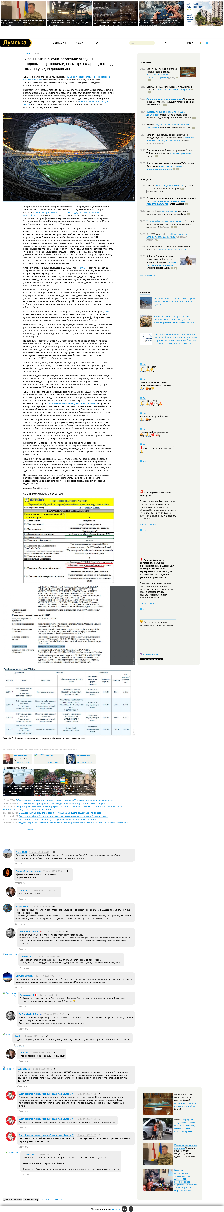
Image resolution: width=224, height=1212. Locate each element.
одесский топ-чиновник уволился (162, 263)
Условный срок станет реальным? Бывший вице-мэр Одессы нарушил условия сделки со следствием (23, 22)
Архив (79, 43)
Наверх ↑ (30, 828)
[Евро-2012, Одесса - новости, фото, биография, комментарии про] (39, 755)
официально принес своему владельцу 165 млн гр (72, 403)
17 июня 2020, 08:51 (53, 871)
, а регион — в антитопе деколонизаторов (170, 187)
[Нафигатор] (7, 912)
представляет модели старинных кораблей (157, 76)
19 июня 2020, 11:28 (86, 1093)
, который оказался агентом (175, 127)
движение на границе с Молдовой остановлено (165, 167)
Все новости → (147, 275)
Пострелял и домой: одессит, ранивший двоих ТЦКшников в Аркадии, (169, 152)
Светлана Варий (24, 975)
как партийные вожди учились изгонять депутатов (166, 202)
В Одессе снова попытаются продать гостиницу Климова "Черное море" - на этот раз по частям (65, 800)
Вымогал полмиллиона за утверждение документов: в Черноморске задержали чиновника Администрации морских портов (185, 1180)
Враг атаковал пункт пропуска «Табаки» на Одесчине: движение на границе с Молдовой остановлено (69, 22)
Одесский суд (153, 211)
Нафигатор (22, 906)
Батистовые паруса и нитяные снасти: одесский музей (161, 70)
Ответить (20, 863)
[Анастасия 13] (9, 996)
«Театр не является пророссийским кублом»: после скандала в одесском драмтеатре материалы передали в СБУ (174, 319)
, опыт (176, 203)
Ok (124, 1208)
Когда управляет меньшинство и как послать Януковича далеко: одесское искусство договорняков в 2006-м (18, 790)
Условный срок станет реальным (164, 99)
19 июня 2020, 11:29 (86, 1118)
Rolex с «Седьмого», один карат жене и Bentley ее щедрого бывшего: (160, 259)
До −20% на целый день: (158, 234)
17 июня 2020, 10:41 (50, 995)
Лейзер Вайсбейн (28, 931)
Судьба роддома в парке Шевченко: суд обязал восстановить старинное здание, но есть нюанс (80, 790)
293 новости (18, 762)
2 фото (57, 762)
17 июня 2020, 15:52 (54, 1014)
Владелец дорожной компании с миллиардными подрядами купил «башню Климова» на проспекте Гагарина (73, 822)
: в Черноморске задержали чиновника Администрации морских (168, 116)
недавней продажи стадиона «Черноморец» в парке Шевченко (67, 78)
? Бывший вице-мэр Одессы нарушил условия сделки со (170, 102)
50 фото (91, 762)
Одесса (150, 185)
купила (83, 267)
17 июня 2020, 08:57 (40, 906)
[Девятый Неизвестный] (7, 876)
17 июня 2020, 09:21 (46, 975)
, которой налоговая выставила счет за (167, 212)
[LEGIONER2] (9, 1069)
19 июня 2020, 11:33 (86, 1135)
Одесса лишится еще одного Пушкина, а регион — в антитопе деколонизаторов (114, 23)
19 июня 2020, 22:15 (46, 1154)
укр (166, 42)
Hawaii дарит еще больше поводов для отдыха (167, 235)
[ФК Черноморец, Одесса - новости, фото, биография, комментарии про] (71, 764)
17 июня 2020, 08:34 (39, 852)
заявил (107, 311)
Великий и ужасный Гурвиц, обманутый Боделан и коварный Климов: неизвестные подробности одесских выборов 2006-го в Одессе (49, 788)
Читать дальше (148, 524)
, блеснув (159, 266)
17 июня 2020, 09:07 (45, 956)
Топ (96, 43)
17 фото (27, 762)
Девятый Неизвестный (28, 871)
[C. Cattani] (11, 895)
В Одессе (151, 124)
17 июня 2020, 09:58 (54, 931)
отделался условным (180, 153)
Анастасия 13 (27, 995)
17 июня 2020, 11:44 (33, 1036)
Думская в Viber (151, 654)
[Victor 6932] (7, 857)
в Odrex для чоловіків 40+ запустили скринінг (170, 139)
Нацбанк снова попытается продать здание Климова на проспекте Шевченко (57, 819)
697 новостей (82, 762)
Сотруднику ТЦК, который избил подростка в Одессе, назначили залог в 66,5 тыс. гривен (184, 1125)
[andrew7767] (10, 954)
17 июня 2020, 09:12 (41, 890)
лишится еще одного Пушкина (169, 185)
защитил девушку (169, 211)
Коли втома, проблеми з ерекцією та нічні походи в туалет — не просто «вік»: (167, 136)
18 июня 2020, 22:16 (42, 1068)
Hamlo (17, 1036)
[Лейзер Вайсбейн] (11, 937)
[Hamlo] (7, 1034)
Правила (45, 1199)
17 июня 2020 (28, 54)
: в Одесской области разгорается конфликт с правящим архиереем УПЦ (170, 224)
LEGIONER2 (24, 1068)
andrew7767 (26, 956)
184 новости (49, 762)
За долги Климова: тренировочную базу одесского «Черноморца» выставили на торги (61, 803)
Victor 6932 (21, 852)
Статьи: (145, 292)
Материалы (59, 43)
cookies (116, 1208)
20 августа (145, 179)
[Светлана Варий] (7, 981)
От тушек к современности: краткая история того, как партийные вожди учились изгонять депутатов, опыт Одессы (159, 22)
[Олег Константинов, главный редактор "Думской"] (11, 1099)
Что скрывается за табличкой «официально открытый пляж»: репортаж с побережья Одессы (176, 301)
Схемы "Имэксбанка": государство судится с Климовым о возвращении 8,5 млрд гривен (63, 816)
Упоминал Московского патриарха (164, 221)
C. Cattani (24, 890)
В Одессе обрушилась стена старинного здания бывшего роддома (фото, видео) (60, 812)
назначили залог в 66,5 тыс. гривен (172, 89)
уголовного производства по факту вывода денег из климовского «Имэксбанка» (61, 214)
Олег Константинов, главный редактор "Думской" (46, 1093)
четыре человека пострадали (171, 249)
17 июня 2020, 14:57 (41, 1052)
